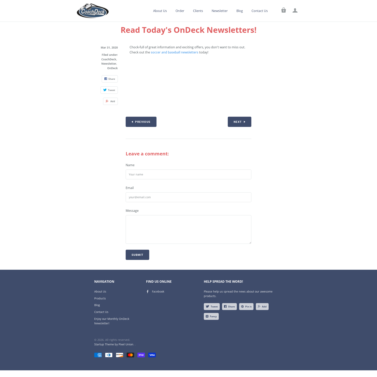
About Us (160, 11)
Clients (198, 11)
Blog (239, 11)
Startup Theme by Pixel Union (113, 344)
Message (132, 210)
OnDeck (112, 68)
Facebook (158, 291)
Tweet (214, 306)
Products (100, 298)
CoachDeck (108, 59)
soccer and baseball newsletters (174, 52)
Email (130, 188)
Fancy (213, 316)
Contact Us (260, 11)
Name (130, 165)
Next (238, 121)
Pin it (248, 306)
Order (180, 11)
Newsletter (220, 11)
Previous (142, 121)
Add (264, 306)
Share (231, 306)
